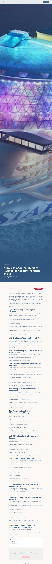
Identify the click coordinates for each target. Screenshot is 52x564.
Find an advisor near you (14, 544)
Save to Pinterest (39, 288)
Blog (14, 285)
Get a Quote (26, 557)
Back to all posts (13, 288)
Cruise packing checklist (14, 543)
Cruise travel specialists (14, 541)
